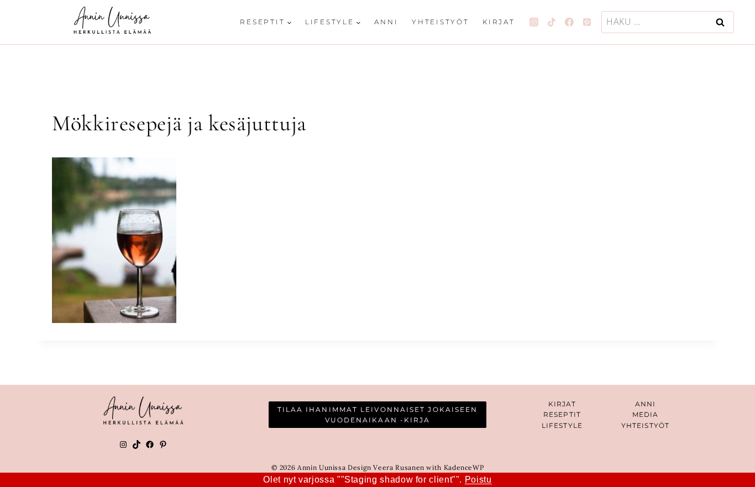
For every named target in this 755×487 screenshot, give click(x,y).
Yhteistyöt (440, 22)
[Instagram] (534, 22)
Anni (386, 22)
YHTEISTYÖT (645, 425)
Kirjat (499, 22)
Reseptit (562, 414)
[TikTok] (551, 22)
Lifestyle (562, 425)
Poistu (478, 479)
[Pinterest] (587, 22)
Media (645, 414)
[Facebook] (569, 22)
